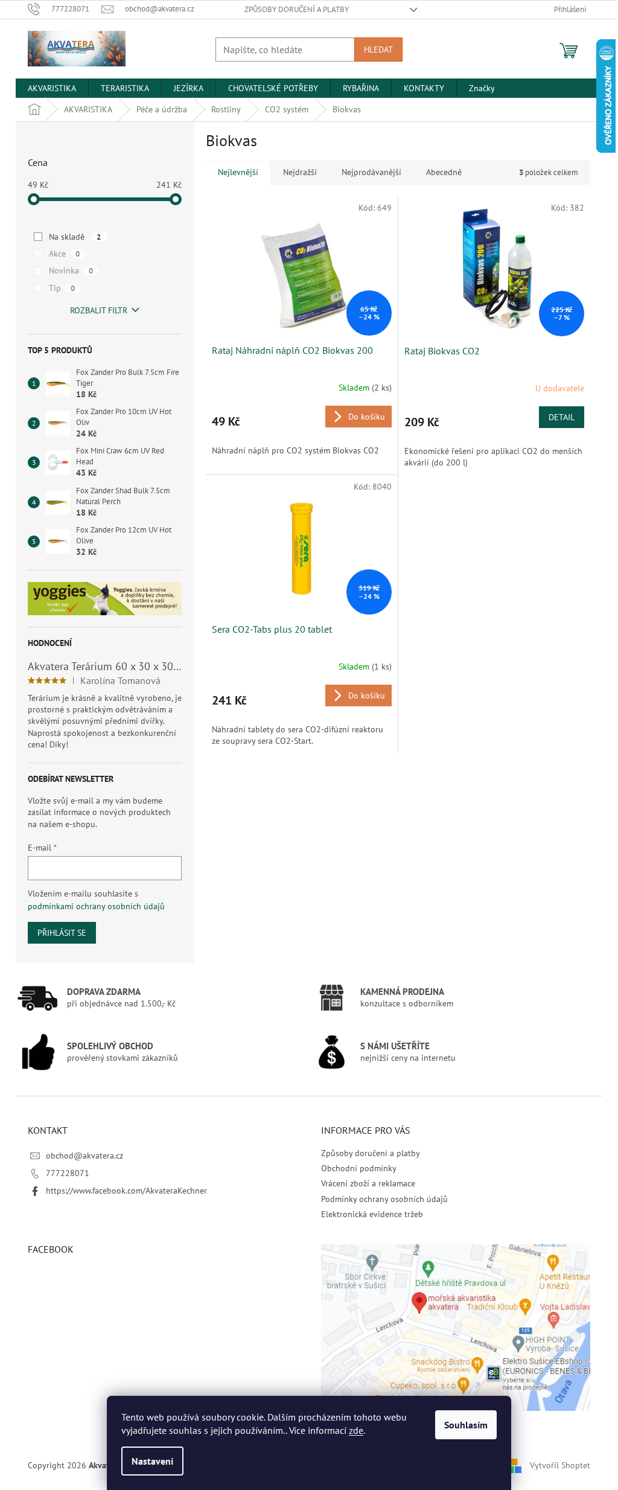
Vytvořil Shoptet (560, 1464)
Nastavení (152, 1461)
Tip (62, 288)
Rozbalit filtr (98, 310)
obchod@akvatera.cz (84, 1155)
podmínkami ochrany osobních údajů (96, 906)
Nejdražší (300, 172)
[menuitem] (52, 88)
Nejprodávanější (371, 172)
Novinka (71, 270)
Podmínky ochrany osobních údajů (384, 1199)
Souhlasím (466, 1425)
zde (356, 1430)
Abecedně (444, 172)
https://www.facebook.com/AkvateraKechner (126, 1190)
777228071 (67, 1173)
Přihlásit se (61, 932)
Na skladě (75, 236)
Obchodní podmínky (359, 1168)
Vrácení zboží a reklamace (368, 1183)
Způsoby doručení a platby (296, 9)
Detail (562, 417)
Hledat (378, 49)
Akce (64, 253)
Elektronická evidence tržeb (372, 1214)
